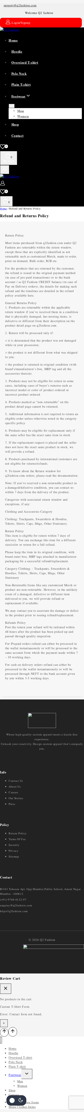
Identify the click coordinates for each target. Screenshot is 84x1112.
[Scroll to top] (4, 1032)
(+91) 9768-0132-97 (13, 899)
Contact (17, 135)
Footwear (15, 1075)
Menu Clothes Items (22, 1107)
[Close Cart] (5, 989)
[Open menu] (4, 169)
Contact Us (16, 781)
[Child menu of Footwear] (12, 106)
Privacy (14, 851)
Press (12, 804)
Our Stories (16, 798)
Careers (13, 792)
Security (14, 845)
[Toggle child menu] (26, 1074)
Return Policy (18, 833)
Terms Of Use (17, 839)
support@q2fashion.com (20, 5)
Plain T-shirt (21, 84)
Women (23, 116)
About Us (15, 786)
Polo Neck (19, 73)
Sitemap (14, 856)
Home (13, 40)
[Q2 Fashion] (9, 30)
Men (20, 110)
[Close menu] (1, 1040)
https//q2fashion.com (14, 911)
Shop (15, 124)
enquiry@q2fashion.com (16, 905)
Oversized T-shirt (24, 62)
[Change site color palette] (16, 1100)
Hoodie (16, 51)
